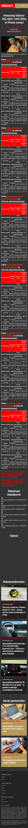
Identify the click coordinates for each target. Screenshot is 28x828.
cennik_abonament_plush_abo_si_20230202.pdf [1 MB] (14, 526)
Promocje (17, 27)
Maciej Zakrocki (16, 31)
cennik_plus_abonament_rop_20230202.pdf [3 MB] (14, 500)
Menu (23, 6)
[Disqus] (14, 557)
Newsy (9, 27)
